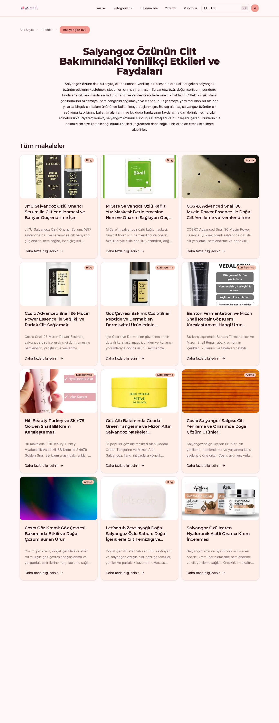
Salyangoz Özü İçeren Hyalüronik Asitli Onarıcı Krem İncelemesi (218, 533)
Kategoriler (121, 8)
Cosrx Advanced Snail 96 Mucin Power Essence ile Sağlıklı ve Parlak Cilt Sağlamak (57, 319)
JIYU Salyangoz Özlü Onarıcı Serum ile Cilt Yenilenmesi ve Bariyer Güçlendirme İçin (55, 212)
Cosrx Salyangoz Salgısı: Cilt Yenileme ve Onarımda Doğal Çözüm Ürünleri (217, 426)
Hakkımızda (149, 8)
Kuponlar (190, 8)
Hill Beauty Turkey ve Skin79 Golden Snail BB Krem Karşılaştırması (54, 426)
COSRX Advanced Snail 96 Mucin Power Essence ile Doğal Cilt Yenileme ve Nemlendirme (219, 212)
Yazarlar (170, 8)
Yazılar (101, 8)
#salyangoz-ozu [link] (74, 30)
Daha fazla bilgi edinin (41, 251)
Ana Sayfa (27, 30)
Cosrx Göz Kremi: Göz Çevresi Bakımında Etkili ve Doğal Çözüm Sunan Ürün (55, 533)
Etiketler (47, 30)
